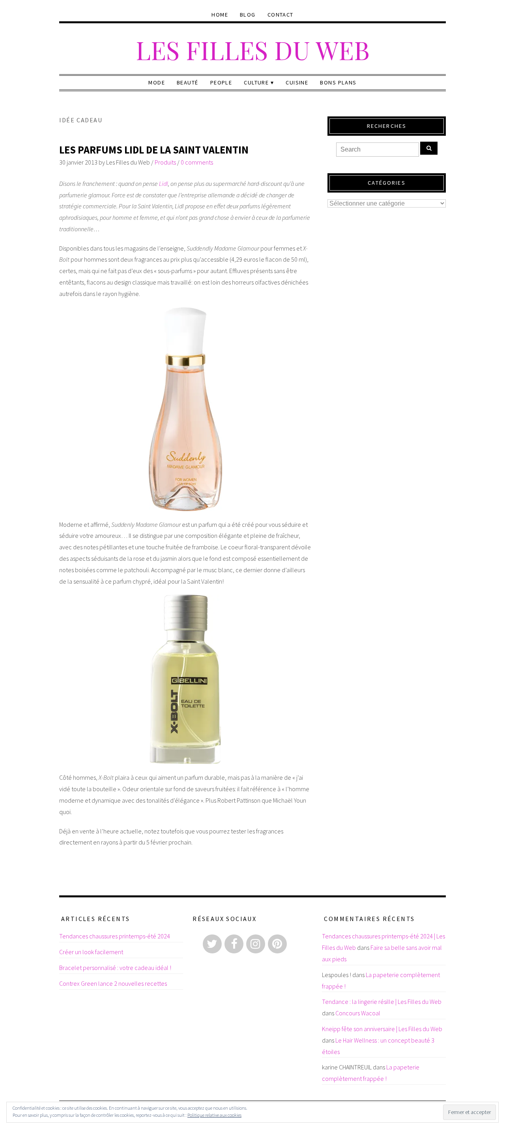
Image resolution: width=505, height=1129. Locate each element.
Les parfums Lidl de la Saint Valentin (154, 149)
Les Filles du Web (253, 49)
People (221, 82)
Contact (280, 14)
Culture (256, 82)
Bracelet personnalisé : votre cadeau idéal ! (115, 968)
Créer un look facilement (91, 952)
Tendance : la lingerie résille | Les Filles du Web (381, 1001)
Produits (165, 162)
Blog (248, 14)
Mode (156, 82)
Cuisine (297, 82)
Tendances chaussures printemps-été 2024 (114, 936)
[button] (185, 409)
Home (219, 14)
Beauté (187, 82)
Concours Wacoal (357, 1013)
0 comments (197, 162)
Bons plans (338, 82)
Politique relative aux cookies (214, 1115)
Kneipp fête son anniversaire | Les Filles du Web (382, 1029)
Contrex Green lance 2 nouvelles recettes (113, 983)
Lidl (163, 183)
